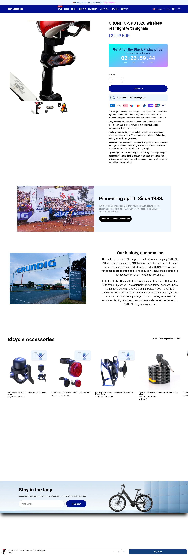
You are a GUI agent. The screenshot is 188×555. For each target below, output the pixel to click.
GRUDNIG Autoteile (88, 514)
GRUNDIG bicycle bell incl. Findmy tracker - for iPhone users (27, 393)
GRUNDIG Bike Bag (52, 513)
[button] (158, 9)
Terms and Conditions (125, 514)
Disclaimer (119, 519)
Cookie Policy (121, 528)
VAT (116, 524)
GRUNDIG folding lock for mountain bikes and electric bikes (158, 393)
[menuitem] (60, 9)
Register (76, 504)
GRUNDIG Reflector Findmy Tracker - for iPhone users (71, 392)
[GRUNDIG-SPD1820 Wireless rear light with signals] (37, 108)
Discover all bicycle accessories (166, 339)
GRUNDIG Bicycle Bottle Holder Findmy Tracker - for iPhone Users (114, 393)
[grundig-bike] (15, 9)
